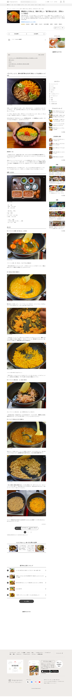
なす (12, 4)
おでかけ (28, 652)
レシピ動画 (47, 1)
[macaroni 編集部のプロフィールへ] (26, 40)
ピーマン (22, 4)
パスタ (29, 4)
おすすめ (55, 1)
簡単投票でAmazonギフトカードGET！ (28, 21)
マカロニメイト (18, 654)
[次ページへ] (31, 532)
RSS (52, 681)
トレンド (51, 1)
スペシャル (33, 654)
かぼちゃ (40, 4)
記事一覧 (45, 679)
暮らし (33, 652)
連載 (13, 654)
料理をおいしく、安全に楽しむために (58, 681)
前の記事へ (16, 33)
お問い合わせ (58, 679)
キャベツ (15, 4)
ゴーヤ (26, 4)
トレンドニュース (13, 652)
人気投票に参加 (39, 654)
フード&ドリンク (48, 652)
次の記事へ (36, 33)
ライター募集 (53, 679)
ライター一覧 (49, 679)
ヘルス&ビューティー (39, 652)
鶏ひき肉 (19, 4)
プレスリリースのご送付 (47, 681)
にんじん (43, 4)
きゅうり (36, 4)
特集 (10, 654)
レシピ (18, 652)
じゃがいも (32, 4)
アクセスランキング (26, 654)
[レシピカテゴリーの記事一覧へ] (23, 24)
